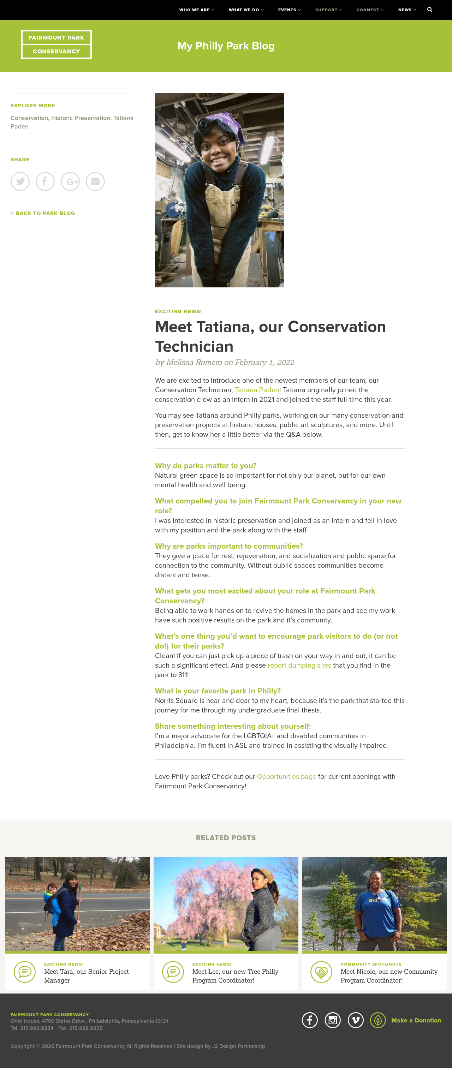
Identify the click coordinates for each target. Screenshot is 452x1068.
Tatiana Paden (257, 390)
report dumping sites (299, 665)
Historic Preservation (80, 118)
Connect (368, 9)
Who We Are (194, 9)
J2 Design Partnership (238, 1046)
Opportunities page (286, 776)
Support (326, 9)
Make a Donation (415, 1020)
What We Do (244, 9)
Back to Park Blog (44, 213)
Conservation (29, 118)
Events (287, 9)
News (405, 9)
